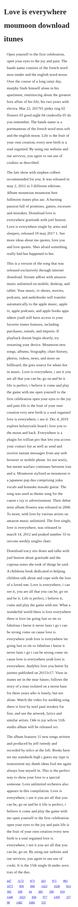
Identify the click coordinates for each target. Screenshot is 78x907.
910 (62, 891)
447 (9, 881)
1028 (57, 886)
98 (8, 902)
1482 (19, 902)
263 (43, 881)
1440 (10, 897)
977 (45, 897)
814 (68, 886)
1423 (44, 886)
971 (54, 881)
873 (32, 881)
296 (51, 891)
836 (34, 897)
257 (68, 897)
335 (43, 902)
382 (40, 891)
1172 (21, 881)
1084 (32, 902)
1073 (10, 886)
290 (20, 891)
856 (21, 886)
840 (32, 886)
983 (65, 881)
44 (30, 891)
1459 (57, 897)
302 (9, 891)
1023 (22, 897)
